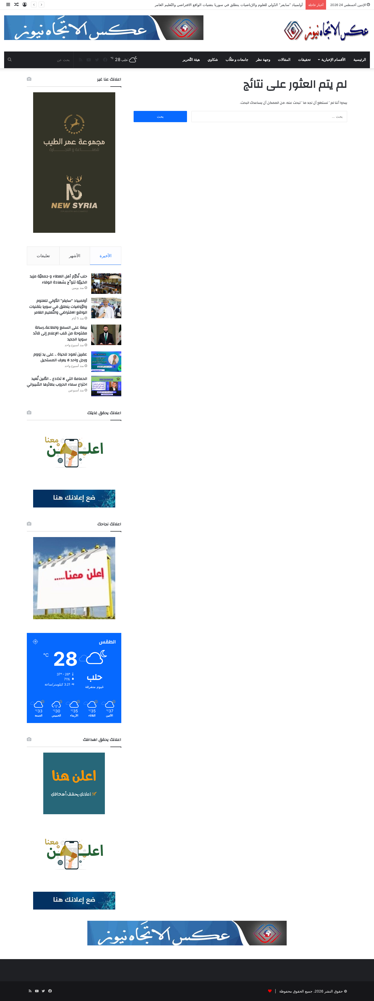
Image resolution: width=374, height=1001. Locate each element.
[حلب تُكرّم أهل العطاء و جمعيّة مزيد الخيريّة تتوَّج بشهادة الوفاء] (106, 283)
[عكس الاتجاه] (326, 31)
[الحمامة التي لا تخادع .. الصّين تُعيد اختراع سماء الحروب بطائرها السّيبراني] (106, 386)
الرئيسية (359, 60)
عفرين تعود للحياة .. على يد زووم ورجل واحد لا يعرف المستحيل (60, 357)
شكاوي (213, 60)
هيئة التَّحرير (191, 60)
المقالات (284, 60)
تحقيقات (304, 60)
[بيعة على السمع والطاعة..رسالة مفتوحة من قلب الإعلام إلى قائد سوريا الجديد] (106, 335)
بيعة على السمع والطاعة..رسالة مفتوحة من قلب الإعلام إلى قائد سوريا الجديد (60, 333)
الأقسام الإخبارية (333, 60)
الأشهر (74, 255)
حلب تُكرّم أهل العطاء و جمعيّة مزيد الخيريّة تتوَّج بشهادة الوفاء (58, 279)
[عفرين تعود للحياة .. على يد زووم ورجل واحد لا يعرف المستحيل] (106, 361)
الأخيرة (105, 255)
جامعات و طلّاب (237, 60)
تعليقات (43, 255)
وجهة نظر (263, 60)
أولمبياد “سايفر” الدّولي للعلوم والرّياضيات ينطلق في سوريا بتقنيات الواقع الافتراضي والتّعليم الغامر (58, 306)
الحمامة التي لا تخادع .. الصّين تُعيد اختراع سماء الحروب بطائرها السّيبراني (57, 381)
